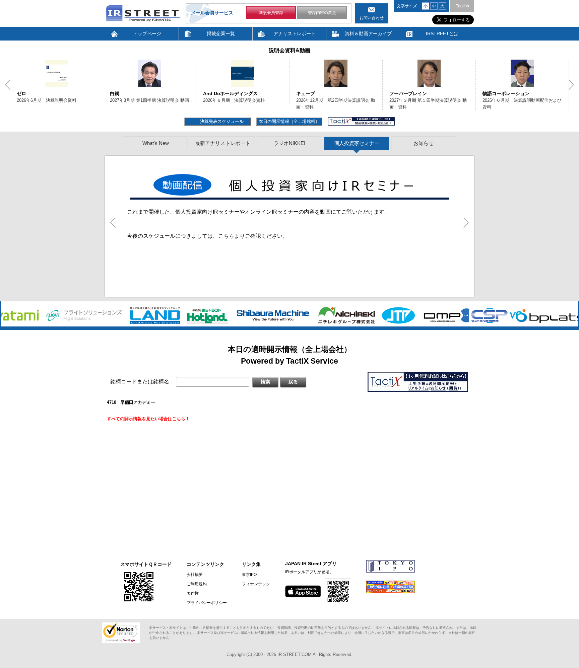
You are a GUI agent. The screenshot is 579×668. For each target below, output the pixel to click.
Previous (7, 85)
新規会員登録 (271, 12)
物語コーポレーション (412, 93)
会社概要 (195, 574)
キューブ (212, 93)
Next (571, 85)
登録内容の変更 (322, 12)
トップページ (147, 33)
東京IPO (249, 574)
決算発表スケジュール (221, 121)
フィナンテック (256, 584)
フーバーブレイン (315, 93)
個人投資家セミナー (356, 143)
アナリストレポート (294, 33)
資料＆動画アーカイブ (368, 33)
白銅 (21, 93)
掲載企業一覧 (221, 33)
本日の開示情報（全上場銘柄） (289, 121)
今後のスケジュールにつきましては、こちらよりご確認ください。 (207, 236)
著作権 (193, 593)
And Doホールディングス (137, 93)
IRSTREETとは (442, 33)
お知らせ (423, 143)
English (462, 6)
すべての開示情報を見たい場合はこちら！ (148, 418)
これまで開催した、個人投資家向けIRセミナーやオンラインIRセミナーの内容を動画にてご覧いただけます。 (258, 212)
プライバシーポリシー (207, 602)
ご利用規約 (197, 584)
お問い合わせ (372, 17)
